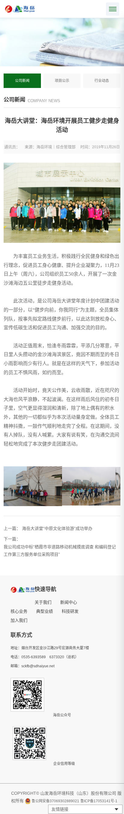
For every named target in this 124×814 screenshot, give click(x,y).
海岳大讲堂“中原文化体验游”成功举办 (57, 528)
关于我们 (43, 602)
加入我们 (19, 620)
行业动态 (102, 80)
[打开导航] (112, 9)
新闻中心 (68, 602)
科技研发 (70, 611)
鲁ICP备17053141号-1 (98, 801)
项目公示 (62, 80)
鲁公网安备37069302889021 (55, 801)
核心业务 (19, 611)
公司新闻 (22, 80)
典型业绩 (44, 611)
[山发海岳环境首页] (20, 9)
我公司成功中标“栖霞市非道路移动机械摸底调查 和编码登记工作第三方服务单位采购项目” (60, 550)
